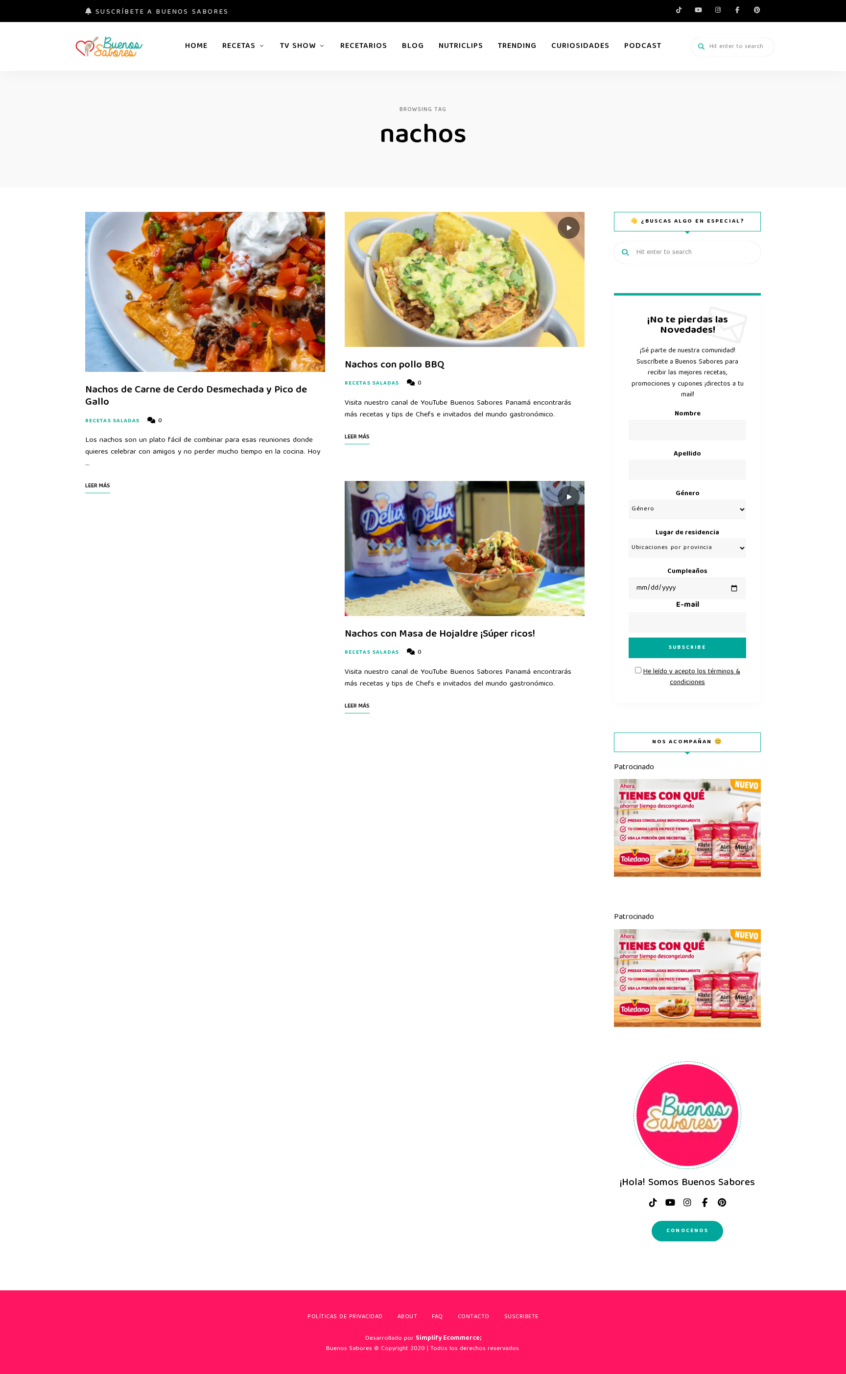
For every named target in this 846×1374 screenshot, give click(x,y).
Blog (413, 46)
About (408, 1317)
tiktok (678, 10)
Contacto (474, 1317)
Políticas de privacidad (345, 1317)
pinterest (757, 10)
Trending (517, 46)
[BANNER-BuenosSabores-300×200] (687, 875)
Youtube (698, 10)
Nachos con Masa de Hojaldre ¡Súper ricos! (440, 634)
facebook (737, 10)
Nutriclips (461, 46)
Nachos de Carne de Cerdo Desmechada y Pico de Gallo (196, 396)
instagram (718, 10)
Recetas (239, 46)
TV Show (298, 46)
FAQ (437, 1317)
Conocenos (687, 1231)
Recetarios (363, 46)
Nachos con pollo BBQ (395, 365)
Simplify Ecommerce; (448, 1338)
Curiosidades (580, 46)
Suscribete (521, 1317)
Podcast (642, 46)
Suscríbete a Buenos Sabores (161, 12)
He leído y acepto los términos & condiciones (691, 677)
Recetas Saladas (112, 421)
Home (196, 46)
